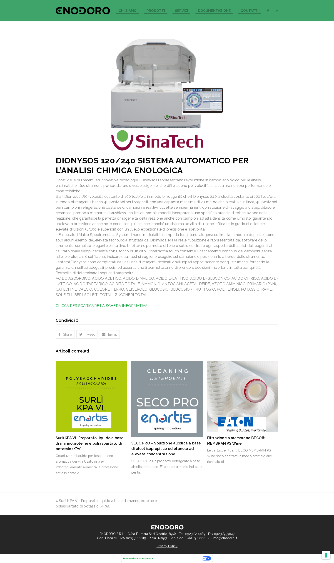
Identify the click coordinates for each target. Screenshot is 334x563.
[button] (65, 334)
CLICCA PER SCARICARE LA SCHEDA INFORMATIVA (101, 306)
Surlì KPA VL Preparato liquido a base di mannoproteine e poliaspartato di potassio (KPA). (89, 443)
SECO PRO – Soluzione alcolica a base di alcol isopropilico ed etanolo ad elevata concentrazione (166, 448)
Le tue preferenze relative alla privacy (179, 558)
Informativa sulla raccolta (138, 558)
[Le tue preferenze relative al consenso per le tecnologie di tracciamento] (326, 555)
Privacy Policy (167, 546)
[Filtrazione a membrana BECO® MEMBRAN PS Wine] (242, 396)
